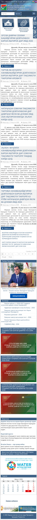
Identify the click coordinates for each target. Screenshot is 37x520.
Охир (10, 257)
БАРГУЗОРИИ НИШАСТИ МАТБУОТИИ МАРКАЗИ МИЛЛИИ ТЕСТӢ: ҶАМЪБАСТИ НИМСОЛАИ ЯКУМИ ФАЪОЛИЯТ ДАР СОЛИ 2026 (18, 244)
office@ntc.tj (26, 1)
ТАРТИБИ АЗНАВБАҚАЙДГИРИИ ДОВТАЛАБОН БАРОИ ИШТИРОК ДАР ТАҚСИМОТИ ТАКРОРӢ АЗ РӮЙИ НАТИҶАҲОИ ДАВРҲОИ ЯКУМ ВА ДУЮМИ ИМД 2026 (18, 196)
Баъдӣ (4, 257)
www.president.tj (19, 296)
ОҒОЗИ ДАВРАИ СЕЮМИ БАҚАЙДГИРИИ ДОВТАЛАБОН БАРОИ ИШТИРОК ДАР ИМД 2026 (17, 38)
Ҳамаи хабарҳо (12, 501)
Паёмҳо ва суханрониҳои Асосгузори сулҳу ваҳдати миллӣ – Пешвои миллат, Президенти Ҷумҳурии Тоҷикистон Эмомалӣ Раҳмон (18, 290)
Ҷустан (18, 13)
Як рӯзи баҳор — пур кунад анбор (12, 444)
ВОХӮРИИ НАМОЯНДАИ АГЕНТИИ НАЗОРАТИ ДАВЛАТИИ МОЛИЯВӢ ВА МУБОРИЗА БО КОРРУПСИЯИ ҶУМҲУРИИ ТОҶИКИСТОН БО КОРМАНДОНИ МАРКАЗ (17, 235)
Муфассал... (8, 66)
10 (32, 254)
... (15, 254)
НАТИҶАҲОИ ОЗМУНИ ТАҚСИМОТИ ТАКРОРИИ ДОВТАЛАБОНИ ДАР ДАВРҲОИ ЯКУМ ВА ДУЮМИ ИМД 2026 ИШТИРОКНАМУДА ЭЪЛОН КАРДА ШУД (18, 114)
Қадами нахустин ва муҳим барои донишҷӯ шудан (18, 421)
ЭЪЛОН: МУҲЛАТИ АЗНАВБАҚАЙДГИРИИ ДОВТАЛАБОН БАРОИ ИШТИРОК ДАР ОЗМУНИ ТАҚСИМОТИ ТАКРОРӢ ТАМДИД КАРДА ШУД (18, 153)
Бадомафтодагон (7, 434)
